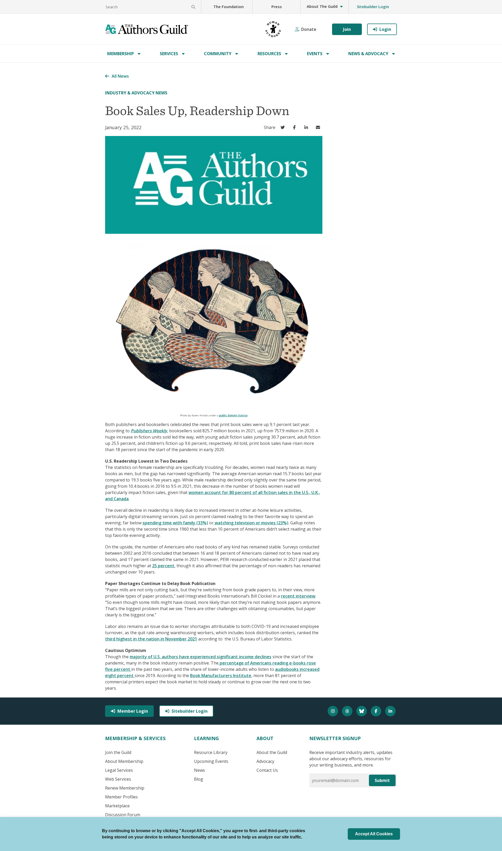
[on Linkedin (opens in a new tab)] (307, 127)
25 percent (163, 566)
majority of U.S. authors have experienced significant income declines (200, 657)
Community (217, 53)
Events (314, 53)
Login (385, 29)
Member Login (132, 711)
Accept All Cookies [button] (374, 834)
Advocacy (265, 761)
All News (120, 76)
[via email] (319, 127)
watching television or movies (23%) (251, 523)
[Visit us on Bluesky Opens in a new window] (362, 711)
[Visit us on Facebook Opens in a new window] (377, 711)
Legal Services (119, 770)
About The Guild (322, 6)
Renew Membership (124, 788)
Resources (269, 53)
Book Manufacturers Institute (220, 675)
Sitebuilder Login (373, 6)
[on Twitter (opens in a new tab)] (284, 127)
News (199, 770)
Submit (382, 780)
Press (276, 6)
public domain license (233, 415)
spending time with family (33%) (175, 523)
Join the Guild (118, 752)
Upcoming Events (211, 761)
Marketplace (117, 806)
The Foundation (228, 6)
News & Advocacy (368, 53)
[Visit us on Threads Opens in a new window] (348, 711)
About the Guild (271, 752)
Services (169, 53)
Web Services (118, 779)
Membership (120, 53)
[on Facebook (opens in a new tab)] (295, 127)
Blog (198, 779)
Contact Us (267, 770)
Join (347, 29)
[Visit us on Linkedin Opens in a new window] (391, 711)
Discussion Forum (122, 815)
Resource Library (210, 752)
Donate (308, 29)
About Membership (124, 761)
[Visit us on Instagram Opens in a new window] (333, 711)
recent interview (298, 596)
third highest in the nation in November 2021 (151, 639)
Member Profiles (121, 797)
